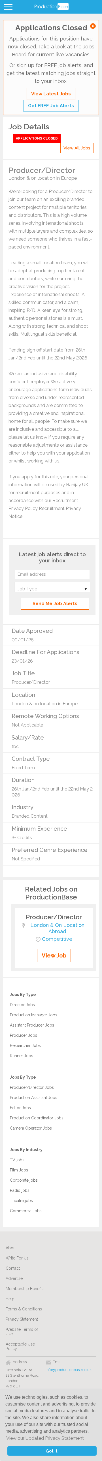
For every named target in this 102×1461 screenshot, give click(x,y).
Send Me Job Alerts (55, 603)
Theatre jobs (21, 1200)
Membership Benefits (25, 1288)
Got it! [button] (52, 1451)
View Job (54, 955)
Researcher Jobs (25, 1045)
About (11, 1248)
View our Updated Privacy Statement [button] (45, 1438)
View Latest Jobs (51, 94)
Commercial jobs (26, 1211)
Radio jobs (19, 1190)
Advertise (14, 1278)
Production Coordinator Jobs (36, 1118)
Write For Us (17, 1258)
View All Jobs (76, 148)
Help (10, 1299)
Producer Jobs (23, 1035)
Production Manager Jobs (33, 1015)
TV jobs (17, 1160)
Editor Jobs (20, 1108)
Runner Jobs (21, 1055)
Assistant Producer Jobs (32, 1025)
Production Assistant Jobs (33, 1097)
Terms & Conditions (24, 1309)
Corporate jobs (24, 1180)
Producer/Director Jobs (32, 1087)
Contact (13, 1268)
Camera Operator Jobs (31, 1128)
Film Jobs (19, 1170)
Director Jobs (22, 1004)
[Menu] (7, 8)
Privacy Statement (22, 1319)
